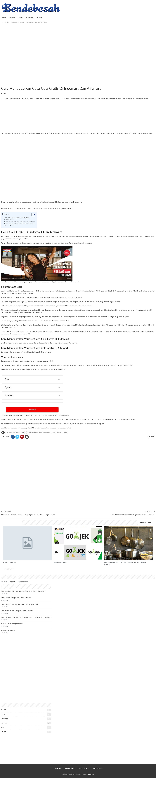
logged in (12, 582)
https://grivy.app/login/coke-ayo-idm (66, 343)
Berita (3, 714)
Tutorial (3, 710)
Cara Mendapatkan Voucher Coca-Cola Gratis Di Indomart (20, 221)
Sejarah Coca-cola (10, 219)
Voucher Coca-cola (10, 226)
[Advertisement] (78, 39)
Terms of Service (97, 768)
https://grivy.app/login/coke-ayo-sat (39, 352)
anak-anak (131, 133)
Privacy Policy (58, 768)
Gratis (53, 432)
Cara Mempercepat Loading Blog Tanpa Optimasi (17, 611)
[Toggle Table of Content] (32, 215)
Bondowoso (30, 18)
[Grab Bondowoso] (27, 543)
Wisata (20, 18)
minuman (64, 133)
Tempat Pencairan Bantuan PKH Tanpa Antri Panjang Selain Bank (133, 515)
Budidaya (12, 18)
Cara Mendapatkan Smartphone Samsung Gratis (38, 432)
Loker (4, 18)
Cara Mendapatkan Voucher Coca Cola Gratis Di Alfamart (20, 223)
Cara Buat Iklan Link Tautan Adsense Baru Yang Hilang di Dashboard (23, 591)
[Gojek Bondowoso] (78, 543)
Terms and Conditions (84, 768)
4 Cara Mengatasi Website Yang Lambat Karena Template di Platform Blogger (26, 617)
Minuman (59, 432)
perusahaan (41, 98)
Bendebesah (90, 774)
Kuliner (105, 526)
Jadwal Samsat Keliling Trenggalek (12, 624)
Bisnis (4, 526)
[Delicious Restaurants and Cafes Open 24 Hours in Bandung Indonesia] (128, 543)
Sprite (65, 432)
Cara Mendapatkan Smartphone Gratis (15, 432)
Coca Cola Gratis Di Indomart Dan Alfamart (17, 217)
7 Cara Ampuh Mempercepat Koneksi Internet (16, 598)
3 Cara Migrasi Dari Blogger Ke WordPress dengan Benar (19, 604)
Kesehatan (4, 723)
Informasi (40, 18)
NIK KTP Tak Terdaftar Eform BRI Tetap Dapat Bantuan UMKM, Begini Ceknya (28, 515)
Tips (2, 727)
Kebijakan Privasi (69, 768)
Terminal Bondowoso (8, 630)
